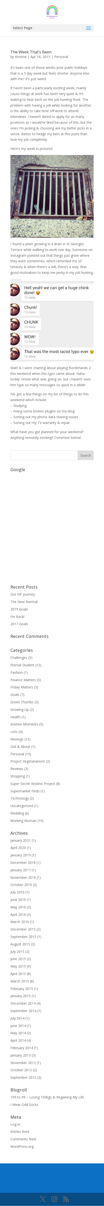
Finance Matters (23, 680)
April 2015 (18, 973)
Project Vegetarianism (27, 761)
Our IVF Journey (22, 594)
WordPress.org (22, 1146)
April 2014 (18, 1040)
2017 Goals (19, 624)
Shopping (17, 776)
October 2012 (21, 1070)
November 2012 (23, 1062)
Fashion (16, 672)
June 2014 (18, 1025)
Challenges (18, 657)
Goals (14, 694)
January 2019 (20, 855)
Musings (16, 739)
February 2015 (21, 988)
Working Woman (23, 820)
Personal (61, 56)
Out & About (20, 746)
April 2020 (18, 847)
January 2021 (20, 840)
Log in (15, 1124)
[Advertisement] (52, 525)
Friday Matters (21, 687)
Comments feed (23, 1139)
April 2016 (18, 914)
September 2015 (23, 936)
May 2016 (18, 907)
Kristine (21, 56)
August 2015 (20, 944)
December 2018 (23, 862)
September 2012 (23, 1077)
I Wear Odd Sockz (24, 1104)
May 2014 (18, 1033)
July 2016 (17, 892)
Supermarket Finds (25, 791)
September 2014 (23, 1010)
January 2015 (20, 996)
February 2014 (21, 1048)
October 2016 (21, 884)
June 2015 (18, 958)
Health (15, 717)
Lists (14, 731)
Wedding (17, 813)
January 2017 (20, 870)
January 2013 (20, 1055)
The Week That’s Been (31, 52)
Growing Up (19, 709)
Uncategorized (21, 805)
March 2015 (19, 981)
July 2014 (17, 1018)
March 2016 (19, 921)
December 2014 (23, 1003)
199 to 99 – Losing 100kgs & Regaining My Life (47, 1097)
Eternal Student (22, 665)
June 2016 (18, 899)
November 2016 (23, 877)
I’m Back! (17, 616)
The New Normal (23, 601)
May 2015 (18, 966)
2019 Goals (19, 609)
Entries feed (19, 1131)
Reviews (16, 768)
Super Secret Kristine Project (32, 783)
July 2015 (17, 951)
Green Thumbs (22, 702)
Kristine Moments (24, 724)
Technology (19, 798)
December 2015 (23, 929)
